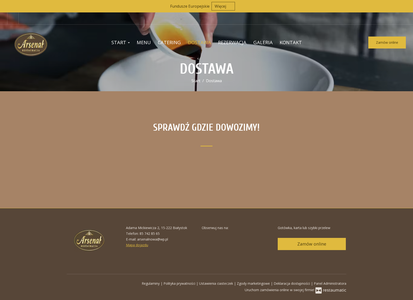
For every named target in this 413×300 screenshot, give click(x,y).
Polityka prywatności (179, 283)
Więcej (221, 6)
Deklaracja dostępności (292, 283)
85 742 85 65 (150, 233)
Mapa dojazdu (137, 245)
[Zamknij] (407, 6)
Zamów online (387, 42)
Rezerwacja (232, 42)
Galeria (263, 42)
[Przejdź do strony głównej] (38, 42)
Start (119, 42)
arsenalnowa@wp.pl (152, 239)
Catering (169, 42)
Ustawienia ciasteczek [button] (216, 283)
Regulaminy (151, 283)
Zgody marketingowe (254, 283)
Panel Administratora (330, 283)
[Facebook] (12, 18)
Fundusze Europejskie (190, 6)
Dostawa (199, 42)
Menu (144, 42)
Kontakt (291, 42)
